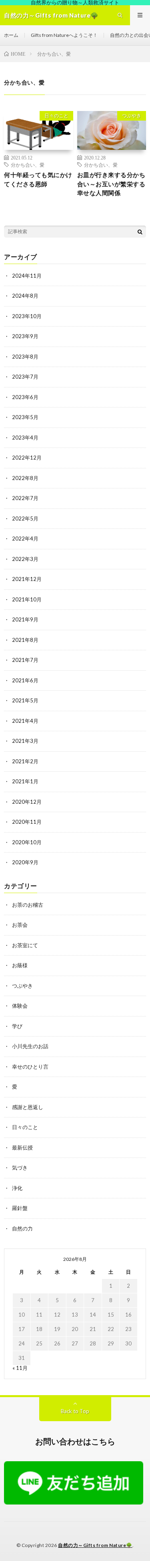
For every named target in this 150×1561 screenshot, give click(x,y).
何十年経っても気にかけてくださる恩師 (38, 179)
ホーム (11, 35)
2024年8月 (25, 295)
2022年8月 (25, 478)
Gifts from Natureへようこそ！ (64, 35)
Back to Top (75, 1411)
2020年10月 (27, 842)
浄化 (17, 1188)
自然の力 (22, 1228)
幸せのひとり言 (30, 1066)
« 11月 (20, 1368)
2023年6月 (25, 397)
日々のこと (56, 116)
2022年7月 (25, 498)
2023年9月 (25, 336)
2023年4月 (25, 437)
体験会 (20, 1005)
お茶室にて (25, 945)
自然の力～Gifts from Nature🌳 (95, 1545)
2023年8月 (25, 356)
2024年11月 (27, 275)
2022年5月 (25, 518)
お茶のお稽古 (27, 905)
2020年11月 (27, 822)
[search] (140, 232)
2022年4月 (25, 538)
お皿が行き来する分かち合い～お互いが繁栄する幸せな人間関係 (111, 183)
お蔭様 (20, 965)
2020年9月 (25, 862)
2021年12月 (27, 579)
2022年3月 (25, 559)
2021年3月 (25, 741)
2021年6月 (25, 680)
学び (17, 1026)
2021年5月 (25, 700)
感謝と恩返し (27, 1107)
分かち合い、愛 (27, 164)
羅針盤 (20, 1208)
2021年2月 (25, 761)
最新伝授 (22, 1147)
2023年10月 (27, 316)
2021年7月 (25, 660)
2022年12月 (27, 457)
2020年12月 (27, 802)
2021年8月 (25, 640)
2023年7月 (25, 376)
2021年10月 (27, 599)
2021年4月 (25, 721)
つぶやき (131, 116)
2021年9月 (25, 619)
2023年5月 (25, 417)
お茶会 (20, 925)
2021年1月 (25, 781)
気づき (20, 1167)
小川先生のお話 (30, 1046)
